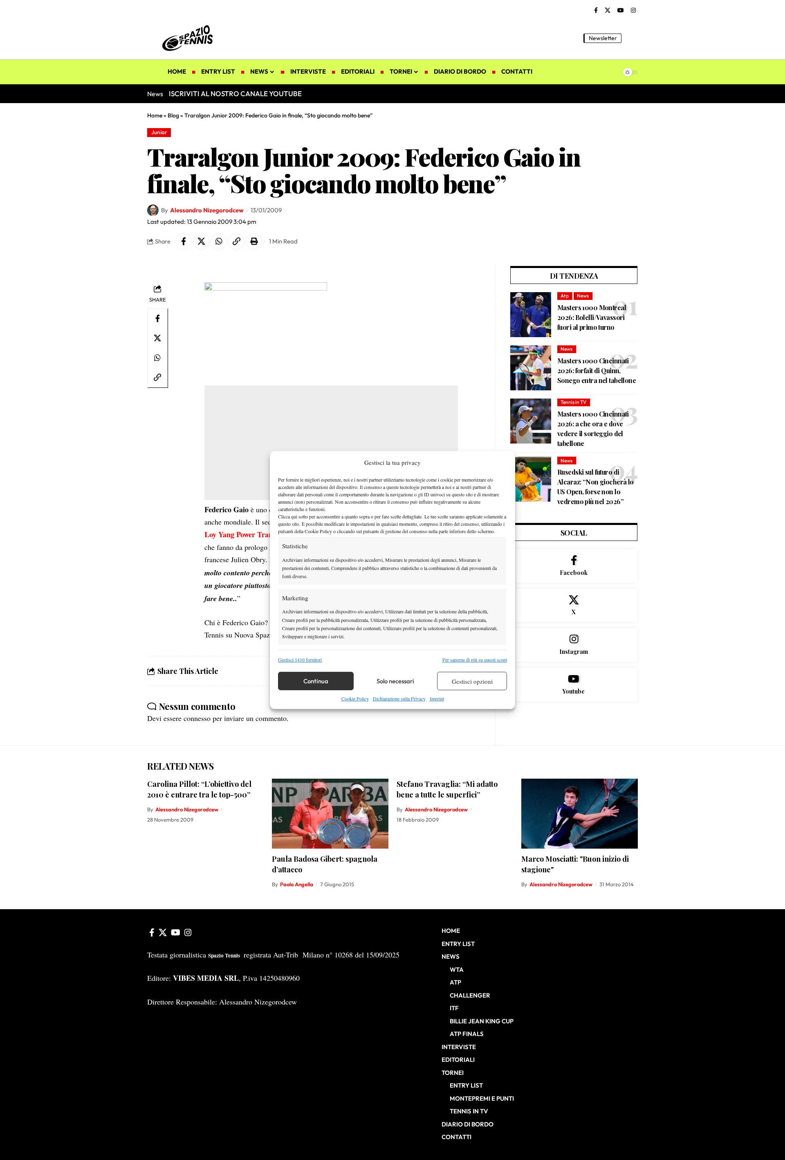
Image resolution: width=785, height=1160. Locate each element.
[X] (607, 11)
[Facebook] (596, 11)
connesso (197, 718)
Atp (565, 296)
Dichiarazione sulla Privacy (399, 698)
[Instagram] (633, 11)
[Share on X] (201, 241)
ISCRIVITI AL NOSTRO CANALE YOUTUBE (235, 93)
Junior (159, 132)
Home (154, 115)
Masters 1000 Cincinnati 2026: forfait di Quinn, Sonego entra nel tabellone (596, 370)
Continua (315, 681)
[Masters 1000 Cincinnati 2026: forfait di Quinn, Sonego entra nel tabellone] (530, 367)
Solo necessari (395, 681)
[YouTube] (620, 11)
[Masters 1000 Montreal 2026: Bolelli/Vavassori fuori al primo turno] (530, 314)
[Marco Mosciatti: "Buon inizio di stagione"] (579, 814)
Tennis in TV (573, 402)
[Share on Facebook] (183, 241)
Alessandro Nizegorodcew (206, 210)
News (583, 296)
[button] (632, 38)
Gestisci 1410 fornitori (300, 659)
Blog (173, 115)
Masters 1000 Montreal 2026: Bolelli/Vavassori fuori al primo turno (591, 317)
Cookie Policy (355, 698)
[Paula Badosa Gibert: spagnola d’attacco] (330, 814)
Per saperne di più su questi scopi (474, 659)
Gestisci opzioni (472, 681)
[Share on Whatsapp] (219, 241)
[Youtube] (573, 684)
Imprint (437, 698)
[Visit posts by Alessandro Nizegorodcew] (153, 210)
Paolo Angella (296, 884)
